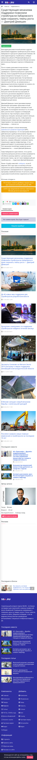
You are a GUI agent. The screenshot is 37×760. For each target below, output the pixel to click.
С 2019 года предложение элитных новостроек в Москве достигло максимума (18, 190)
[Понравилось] (3, 202)
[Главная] (1, 6)
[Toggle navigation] (34, 2)
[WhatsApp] (28, 204)
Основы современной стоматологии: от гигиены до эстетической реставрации (22, 587)
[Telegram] (20, 204)
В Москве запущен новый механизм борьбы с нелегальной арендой (15, 403)
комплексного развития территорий (13, 130)
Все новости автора (10, 516)
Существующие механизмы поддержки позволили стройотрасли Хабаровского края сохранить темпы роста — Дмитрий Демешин (17, 261)
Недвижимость (6, 46)
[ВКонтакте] (16, 204)
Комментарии (7, 209)
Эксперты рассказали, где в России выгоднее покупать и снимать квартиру (23, 475)
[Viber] (25, 204)
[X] (23, 204)
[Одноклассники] (18, 204)
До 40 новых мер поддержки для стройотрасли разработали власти (15, 295)
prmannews (7, 204)
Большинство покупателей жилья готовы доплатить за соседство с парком (22, 466)
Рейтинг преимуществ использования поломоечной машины (22, 671)
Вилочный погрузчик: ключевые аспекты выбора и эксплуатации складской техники (23, 664)
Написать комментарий (10, 214)
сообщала (21, 163)
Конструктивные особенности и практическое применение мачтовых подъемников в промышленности (23, 680)
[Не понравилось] (7, 202)
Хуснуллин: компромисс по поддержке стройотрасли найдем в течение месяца (17, 327)
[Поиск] (29, 2)
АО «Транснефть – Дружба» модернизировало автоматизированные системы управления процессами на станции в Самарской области (22, 456)
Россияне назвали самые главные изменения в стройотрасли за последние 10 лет (17, 436)
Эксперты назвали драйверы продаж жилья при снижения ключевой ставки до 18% (19, 184)
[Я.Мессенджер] (13, 204)
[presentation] (5, 588)
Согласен (29, 757)
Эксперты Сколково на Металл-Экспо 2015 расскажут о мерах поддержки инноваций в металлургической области (17, 366)
